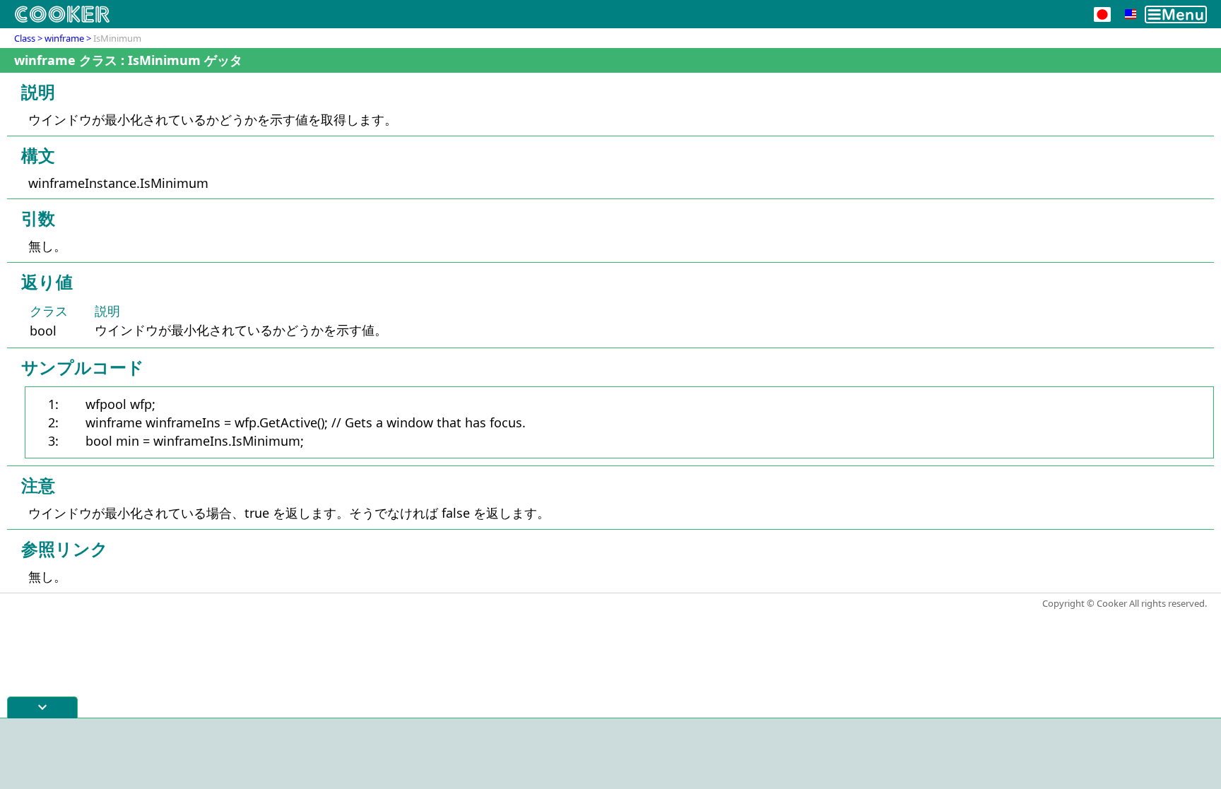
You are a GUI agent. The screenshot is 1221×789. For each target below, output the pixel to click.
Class (24, 38)
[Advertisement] (610, 753)
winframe (64, 38)
